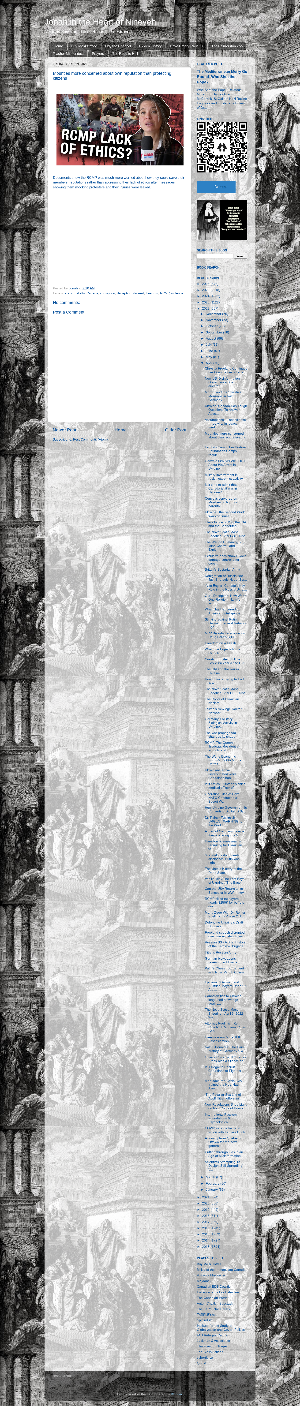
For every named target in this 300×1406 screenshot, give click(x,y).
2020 (206, 1203)
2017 (206, 1222)
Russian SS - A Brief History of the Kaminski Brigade (225, 944)
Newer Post (64, 429)
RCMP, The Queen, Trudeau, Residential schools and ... (222, 746)
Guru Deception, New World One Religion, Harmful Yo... (225, 599)
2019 (206, 1210)
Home (58, 46)
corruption (107, 293)
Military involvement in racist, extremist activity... (225, 476)
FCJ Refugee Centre (212, 1335)
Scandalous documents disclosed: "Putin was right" (222, 858)
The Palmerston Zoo (227, 46)
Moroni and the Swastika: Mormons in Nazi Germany (223, 395)
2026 (206, 284)
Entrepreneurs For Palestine (218, 1292)
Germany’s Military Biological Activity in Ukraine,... (221, 722)
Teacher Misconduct (68, 54)
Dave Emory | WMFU (186, 46)
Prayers (98, 54)
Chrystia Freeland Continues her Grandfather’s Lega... (226, 370)
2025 (206, 290)
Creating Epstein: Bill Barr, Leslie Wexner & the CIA (224, 661)
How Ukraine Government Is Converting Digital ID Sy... (226, 809)
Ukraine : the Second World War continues (225, 514)
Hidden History (150, 46)
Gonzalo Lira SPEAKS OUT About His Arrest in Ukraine (225, 464)
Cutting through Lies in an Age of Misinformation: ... (225, 1154)
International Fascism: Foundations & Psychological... (221, 1118)
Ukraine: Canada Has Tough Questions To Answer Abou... (226, 409)
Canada (92, 293)
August (211, 338)
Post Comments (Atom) (90, 439)
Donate (220, 187)
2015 (206, 1234)
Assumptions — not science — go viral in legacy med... (225, 423)
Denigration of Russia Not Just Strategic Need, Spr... (226, 577)
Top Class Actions (210, 1352)
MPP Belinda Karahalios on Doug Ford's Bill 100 (225, 635)
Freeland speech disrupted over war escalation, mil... (225, 934)
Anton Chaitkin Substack (215, 1303)
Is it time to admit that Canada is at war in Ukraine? (221, 488)
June (210, 351)
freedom (152, 293)
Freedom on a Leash (220, 643)
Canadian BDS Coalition (214, 1286)
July (209, 344)
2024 (206, 296)
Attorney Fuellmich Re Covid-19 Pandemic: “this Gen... (225, 1027)
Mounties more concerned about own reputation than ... (226, 437)
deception (124, 293)
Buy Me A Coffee (84, 46)
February (213, 1183)
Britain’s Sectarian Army (222, 569)
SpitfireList (204, 1320)
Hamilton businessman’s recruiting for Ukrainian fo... (223, 845)
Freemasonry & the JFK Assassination (222, 1039)
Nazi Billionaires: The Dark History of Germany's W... (225, 1049)
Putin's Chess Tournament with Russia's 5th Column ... (225, 972)
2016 (206, 1228)
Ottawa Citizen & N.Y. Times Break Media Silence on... (225, 1059)
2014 (206, 1240)
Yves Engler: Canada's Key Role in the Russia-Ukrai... (226, 587)
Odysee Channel (118, 46)
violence (177, 293)
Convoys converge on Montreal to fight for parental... (221, 502)
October (212, 326)
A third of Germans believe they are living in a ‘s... (224, 833)
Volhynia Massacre (211, 1275)
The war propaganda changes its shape (220, 734)
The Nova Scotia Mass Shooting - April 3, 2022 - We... (225, 1013)
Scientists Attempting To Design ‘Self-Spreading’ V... (224, 1165)
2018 (206, 1216)
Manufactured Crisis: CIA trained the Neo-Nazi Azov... (223, 1084)
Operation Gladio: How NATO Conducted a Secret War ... (222, 797)
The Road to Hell (125, 54)
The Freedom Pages (212, 1346)
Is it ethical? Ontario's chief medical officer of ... (225, 785)
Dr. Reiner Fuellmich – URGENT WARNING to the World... (223, 821)
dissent (138, 293)
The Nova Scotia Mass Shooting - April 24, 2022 (225, 534)
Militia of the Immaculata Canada (221, 1269)
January (212, 1189)
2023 (206, 302)
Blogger (176, 1394)
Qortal (201, 1363)
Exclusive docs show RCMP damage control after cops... (225, 559)
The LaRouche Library (213, 1309)
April (209, 363)
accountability (75, 293)
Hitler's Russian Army (220, 952)
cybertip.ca (205, 1357)
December (214, 314)
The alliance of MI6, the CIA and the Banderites (225, 524)
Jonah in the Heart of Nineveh (100, 21)
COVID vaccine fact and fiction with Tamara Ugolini (226, 1130)
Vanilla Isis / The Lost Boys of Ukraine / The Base (224, 880)
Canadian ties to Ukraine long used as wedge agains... (223, 999)
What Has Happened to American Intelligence (222, 611)
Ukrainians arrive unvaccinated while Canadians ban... (220, 773)
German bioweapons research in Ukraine (221, 960)
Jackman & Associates (213, 1340)
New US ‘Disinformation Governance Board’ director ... (222, 382)
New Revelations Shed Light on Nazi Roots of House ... (226, 1106)
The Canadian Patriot (213, 1298)
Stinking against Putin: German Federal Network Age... (225, 623)
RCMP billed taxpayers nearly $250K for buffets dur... (224, 902)
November (214, 320)
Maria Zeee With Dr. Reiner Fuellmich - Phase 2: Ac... (225, 914)
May (209, 357)
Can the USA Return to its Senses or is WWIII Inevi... (226, 890)
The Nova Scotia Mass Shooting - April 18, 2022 (225, 691)
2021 (206, 1197)
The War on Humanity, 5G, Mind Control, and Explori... (224, 545)
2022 (206, 308)
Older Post (175, 429)
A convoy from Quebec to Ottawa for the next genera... (223, 1142)
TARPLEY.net (207, 1314)
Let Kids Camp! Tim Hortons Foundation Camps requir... (226, 450)
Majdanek (204, 1281)
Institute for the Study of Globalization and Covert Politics (221, 1327)
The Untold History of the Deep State (223, 870)
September (214, 332)
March (211, 1177)
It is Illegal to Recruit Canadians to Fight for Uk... (223, 1070)
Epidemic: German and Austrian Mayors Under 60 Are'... (226, 985)
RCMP (164, 293)
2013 (206, 1247)
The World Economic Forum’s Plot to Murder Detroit (224, 760)
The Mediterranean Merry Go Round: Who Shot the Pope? (222, 77)
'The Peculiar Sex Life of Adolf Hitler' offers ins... (224, 1096)
